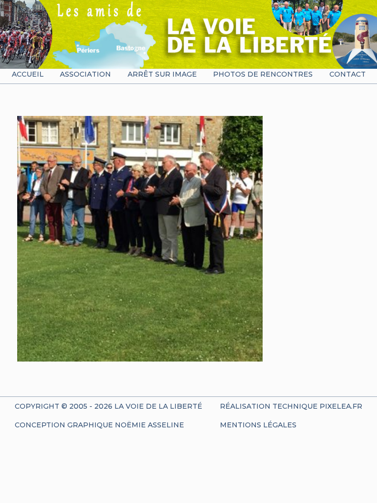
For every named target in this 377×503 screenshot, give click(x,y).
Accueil (28, 74)
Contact (347, 74)
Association (85, 74)
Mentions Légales (258, 424)
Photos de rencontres (263, 74)
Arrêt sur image (162, 74)
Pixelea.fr (341, 406)
